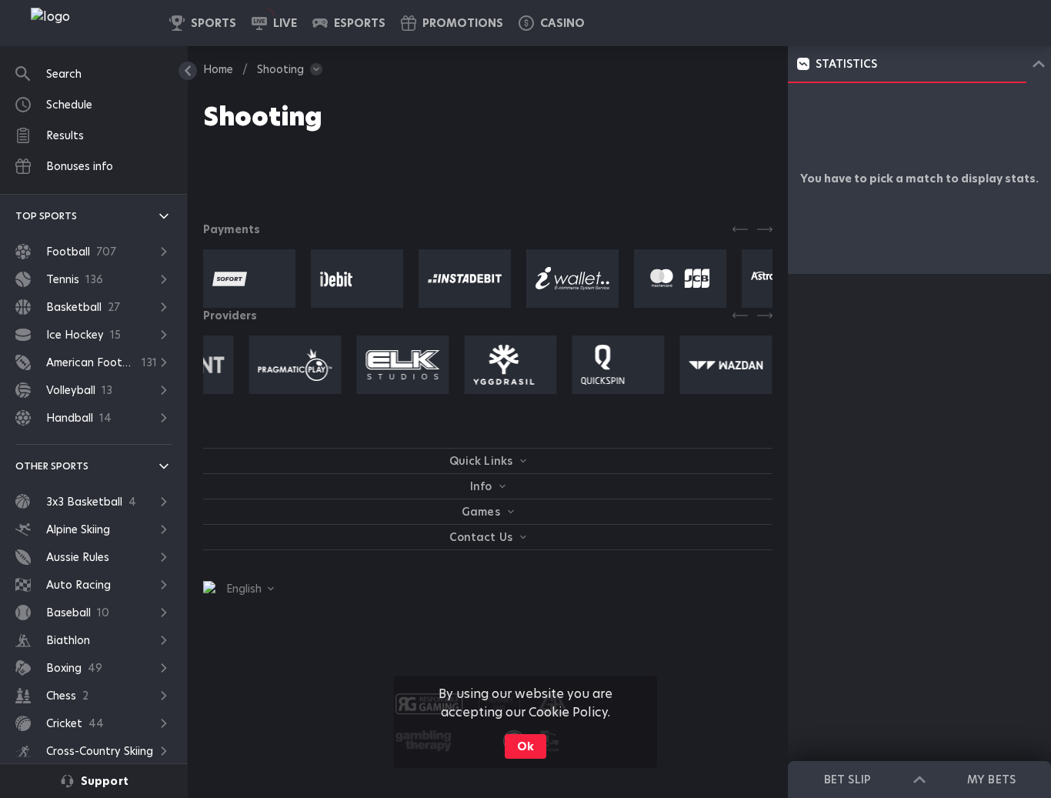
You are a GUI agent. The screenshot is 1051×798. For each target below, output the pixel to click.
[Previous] (740, 229)
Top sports (46, 215)
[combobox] (238, 588)
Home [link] (218, 69)
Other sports (51, 465)
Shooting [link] (280, 69)
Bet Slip (847, 779)
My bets (991, 779)
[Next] (764, 229)
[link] (84, 23)
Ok (525, 746)
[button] (552, 23)
